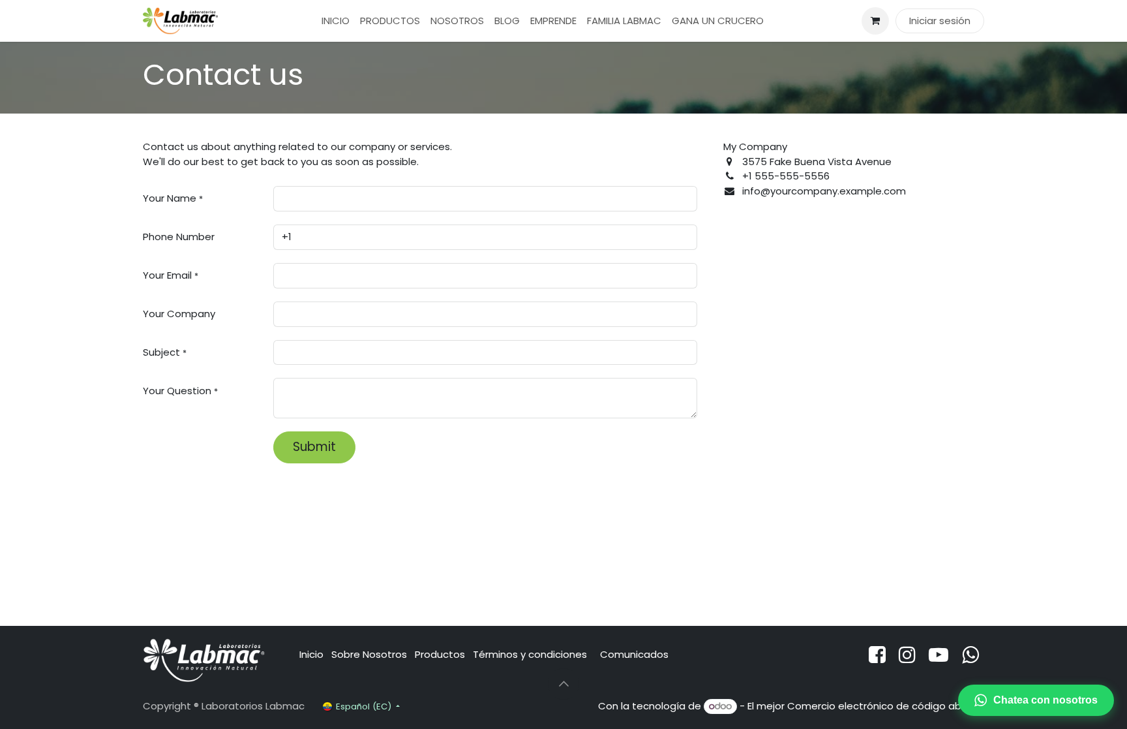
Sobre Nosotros (369, 654)
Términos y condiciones (531, 654)
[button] (563, 684)
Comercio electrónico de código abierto (885, 706)
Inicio (311, 654)
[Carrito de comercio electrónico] (875, 21)
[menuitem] (335, 21)
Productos (440, 654)
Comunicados (634, 654)
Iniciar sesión (939, 20)
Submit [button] (314, 447)
